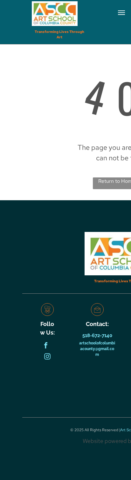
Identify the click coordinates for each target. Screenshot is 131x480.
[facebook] (46, 346)
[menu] (121, 12)
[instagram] (47, 357)
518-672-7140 (97, 335)
